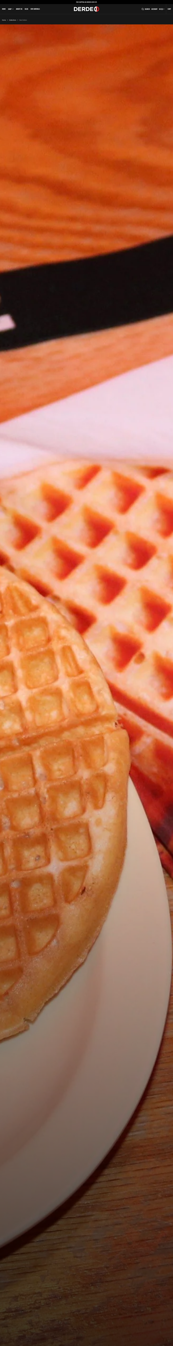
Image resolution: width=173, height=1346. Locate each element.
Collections (12, 20)
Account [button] (154, 9)
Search (147, 9)
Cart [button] (169, 9)
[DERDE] (86, 9)
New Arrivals (35, 9)
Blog (26, 9)
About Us (19, 9)
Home (4, 9)
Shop (10, 9)
